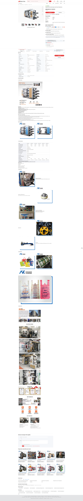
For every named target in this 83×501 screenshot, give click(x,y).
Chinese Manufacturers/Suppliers (34, 496)
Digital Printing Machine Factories (37, 491)
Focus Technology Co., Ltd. (37, 498)
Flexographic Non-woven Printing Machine (57, 480)
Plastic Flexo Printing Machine (37, 492)
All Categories (20, 3)
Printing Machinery (26, 4)
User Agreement (45, 498)
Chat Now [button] (60, 12)
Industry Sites (45, 496)
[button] (51, 51)
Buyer (50, 3)
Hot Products (25, 496)
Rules (64, 3)
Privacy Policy (51, 498)
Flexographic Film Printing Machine (33, 480)
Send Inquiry (50, 12)
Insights (58, 496)
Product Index (52, 496)
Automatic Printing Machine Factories (45, 491)
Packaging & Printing (22, 4)
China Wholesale (38, 496)
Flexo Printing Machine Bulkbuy (45, 492)
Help (53, 3)
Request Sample (57, 14)
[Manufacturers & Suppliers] (21, 1)
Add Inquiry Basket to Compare (31, 27)
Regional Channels (49, 496)
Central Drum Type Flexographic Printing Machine (23, 480)
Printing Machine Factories (21, 491)
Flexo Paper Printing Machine (54, 491)
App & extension (57, 3)
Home (18, 4)
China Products (28, 496)
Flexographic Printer (30, 4)
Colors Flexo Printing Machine (61, 491)
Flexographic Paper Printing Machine (45, 480)
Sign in (64, 1)
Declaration (48, 498)
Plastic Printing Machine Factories (28, 491)
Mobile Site (56, 496)
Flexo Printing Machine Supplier (22, 492)
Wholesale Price (42, 496)
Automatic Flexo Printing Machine (29, 492)
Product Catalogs (27, 479)
